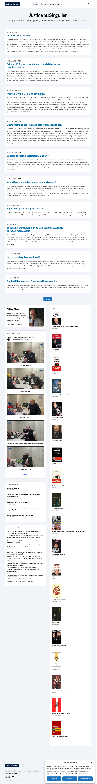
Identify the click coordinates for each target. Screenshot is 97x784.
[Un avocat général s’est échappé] (56, 682)
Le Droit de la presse (57, 668)
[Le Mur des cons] (56, 363)
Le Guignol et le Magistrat (59, 645)
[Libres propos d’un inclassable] (56, 728)
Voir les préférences (85, 778)
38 (19, 205)
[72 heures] (57, 455)
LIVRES (54, 308)
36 (20, 121)
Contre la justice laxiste (58, 486)
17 (19, 224)
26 (20, 61)
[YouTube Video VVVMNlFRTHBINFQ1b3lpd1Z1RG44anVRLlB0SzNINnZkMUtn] (25, 456)
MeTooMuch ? (56, 349)
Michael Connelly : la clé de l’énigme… (18, 502)
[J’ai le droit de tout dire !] (56, 546)
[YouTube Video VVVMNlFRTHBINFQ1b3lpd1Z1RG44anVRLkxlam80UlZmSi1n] (25, 430)
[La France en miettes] (56, 568)
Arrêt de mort (55, 622)
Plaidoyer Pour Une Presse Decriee (61, 713)
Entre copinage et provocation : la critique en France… (24, 509)
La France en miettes (57, 577)
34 (19, 278)
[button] (92, 763)
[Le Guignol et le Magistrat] (56, 637)
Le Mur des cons (56, 372)
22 (19, 254)
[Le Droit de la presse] (56, 659)
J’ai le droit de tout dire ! (58, 554)
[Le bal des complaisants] (56, 500)
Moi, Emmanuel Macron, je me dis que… (62, 395)
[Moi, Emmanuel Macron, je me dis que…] (56, 386)
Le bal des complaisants (58, 508)
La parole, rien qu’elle (57, 417)
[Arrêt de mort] (56, 614)
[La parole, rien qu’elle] (57, 409)
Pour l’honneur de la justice (59, 599)
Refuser (69, 778)
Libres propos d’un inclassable (60, 736)
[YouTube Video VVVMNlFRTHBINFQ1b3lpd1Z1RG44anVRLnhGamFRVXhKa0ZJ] (25, 352)
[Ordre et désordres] (57, 432)
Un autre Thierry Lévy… (14, 488)
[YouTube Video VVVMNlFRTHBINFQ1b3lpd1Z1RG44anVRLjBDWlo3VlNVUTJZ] (25, 404)
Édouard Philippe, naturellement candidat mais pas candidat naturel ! (23, 495)
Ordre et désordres (57, 440)
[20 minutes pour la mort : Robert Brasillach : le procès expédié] (56, 523)
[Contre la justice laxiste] (56, 477)
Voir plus (47, 299)
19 (20, 179)
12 (20, 90)
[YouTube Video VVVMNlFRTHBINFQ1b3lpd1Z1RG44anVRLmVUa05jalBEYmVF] (25, 378)
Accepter (54, 778)
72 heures (54, 463)
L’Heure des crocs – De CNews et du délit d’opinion (65, 326)
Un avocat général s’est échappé (60, 691)
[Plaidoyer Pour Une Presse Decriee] (56, 705)
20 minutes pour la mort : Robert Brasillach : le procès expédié (68, 531)
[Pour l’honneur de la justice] (56, 591)
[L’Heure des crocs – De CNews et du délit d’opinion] (56, 318)
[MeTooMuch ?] (57, 341)
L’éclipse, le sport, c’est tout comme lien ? (20, 515)
